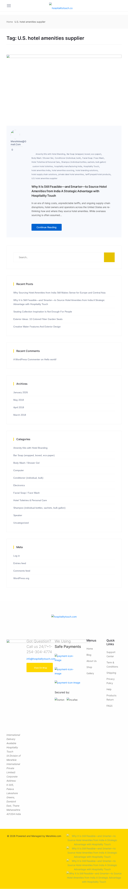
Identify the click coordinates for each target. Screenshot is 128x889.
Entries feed (19, 563)
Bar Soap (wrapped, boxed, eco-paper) (84, 154)
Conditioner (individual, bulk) (68, 158)
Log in (16, 555)
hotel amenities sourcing (63, 170)
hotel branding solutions (87, 170)
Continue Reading (46, 227)
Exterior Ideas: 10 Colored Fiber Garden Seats (37, 319)
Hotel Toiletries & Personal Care (46, 162)
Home (9, 21)
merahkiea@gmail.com (18, 143)
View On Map (40, 668)
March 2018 (19, 415)
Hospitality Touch (91, 166)
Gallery (90, 673)
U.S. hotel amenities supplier (44, 178)
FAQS (109, 705)
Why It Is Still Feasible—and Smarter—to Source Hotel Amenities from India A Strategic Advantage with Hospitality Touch (69, 191)
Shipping (111, 672)
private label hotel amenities (71, 174)
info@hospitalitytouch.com (40, 658)
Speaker (17, 515)
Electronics (19, 485)
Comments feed (21, 570)
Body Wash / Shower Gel (42, 158)
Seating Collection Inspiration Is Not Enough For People (42, 311)
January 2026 (20, 392)
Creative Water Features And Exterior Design (37, 326)
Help (109, 689)
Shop (89, 667)
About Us (91, 661)
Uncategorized (21, 522)
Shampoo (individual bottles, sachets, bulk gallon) (83, 162)
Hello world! (50, 359)
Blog (88, 654)
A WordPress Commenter (26, 359)
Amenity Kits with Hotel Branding (50, 154)
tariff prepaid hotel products (97, 174)
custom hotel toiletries (42, 166)
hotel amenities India (41, 170)
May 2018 (18, 400)
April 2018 (18, 407)
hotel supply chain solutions (44, 174)
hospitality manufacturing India (68, 166)
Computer (18, 470)
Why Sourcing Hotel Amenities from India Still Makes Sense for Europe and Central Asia (59, 292)
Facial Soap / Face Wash (93, 158)
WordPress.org (21, 578)
